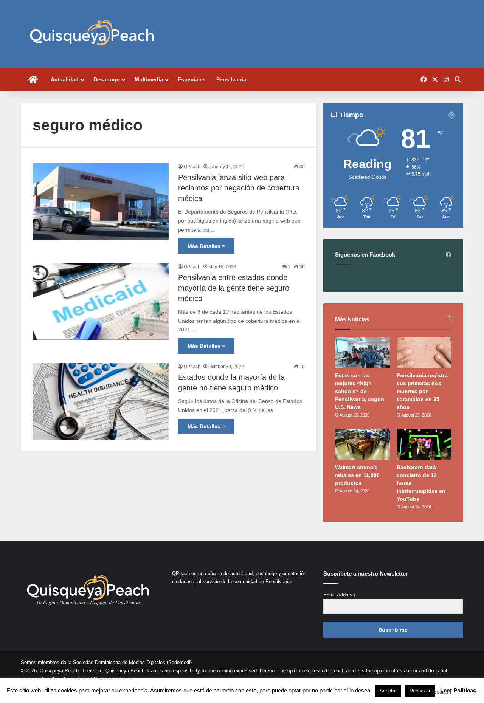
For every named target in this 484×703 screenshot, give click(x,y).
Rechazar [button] (420, 691)
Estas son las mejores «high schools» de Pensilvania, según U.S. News (359, 391)
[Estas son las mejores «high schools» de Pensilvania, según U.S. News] (362, 352)
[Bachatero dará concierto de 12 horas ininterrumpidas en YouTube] (424, 444)
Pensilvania (231, 79)
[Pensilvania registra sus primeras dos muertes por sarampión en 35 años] (424, 352)
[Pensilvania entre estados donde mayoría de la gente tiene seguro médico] (101, 301)
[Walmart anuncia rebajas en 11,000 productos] (362, 444)
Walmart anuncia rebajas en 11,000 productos (357, 475)
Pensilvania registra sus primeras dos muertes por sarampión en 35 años (422, 391)
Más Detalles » (206, 246)
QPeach (192, 166)
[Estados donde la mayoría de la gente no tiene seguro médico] (101, 401)
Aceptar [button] (388, 691)
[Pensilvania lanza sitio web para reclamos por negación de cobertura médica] (101, 201)
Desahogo (106, 79)
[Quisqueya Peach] (92, 34)
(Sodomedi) (179, 662)
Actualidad (65, 79)
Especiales (192, 79)
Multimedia (149, 79)
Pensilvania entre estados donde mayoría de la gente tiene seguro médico (233, 288)
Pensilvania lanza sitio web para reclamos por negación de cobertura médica (238, 188)
